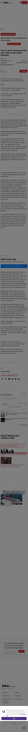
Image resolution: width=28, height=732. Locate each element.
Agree (14, 718)
